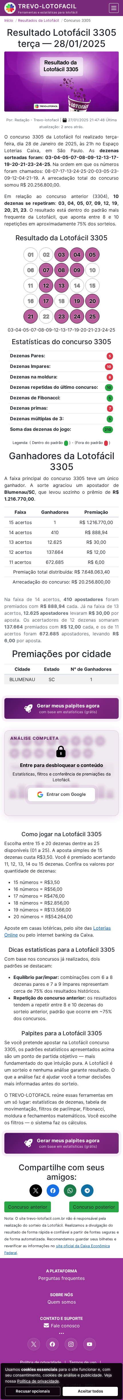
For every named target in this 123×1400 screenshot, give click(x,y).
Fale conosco (64, 1325)
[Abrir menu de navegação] (114, 8)
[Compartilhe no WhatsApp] (70, 1190)
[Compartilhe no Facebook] (53, 1190)
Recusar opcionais (33, 1391)
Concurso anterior (27, 1207)
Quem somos (61, 1302)
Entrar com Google (66, 794)
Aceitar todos (90, 1391)
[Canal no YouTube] (89, 1344)
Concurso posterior (94, 1207)
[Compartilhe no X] (35, 1190)
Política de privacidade (40, 1362)
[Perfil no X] (33, 1344)
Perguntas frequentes (61, 1278)
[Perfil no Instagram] (71, 1344)
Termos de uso (82, 1362)
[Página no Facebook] (52, 1344)
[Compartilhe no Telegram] (87, 1190)
